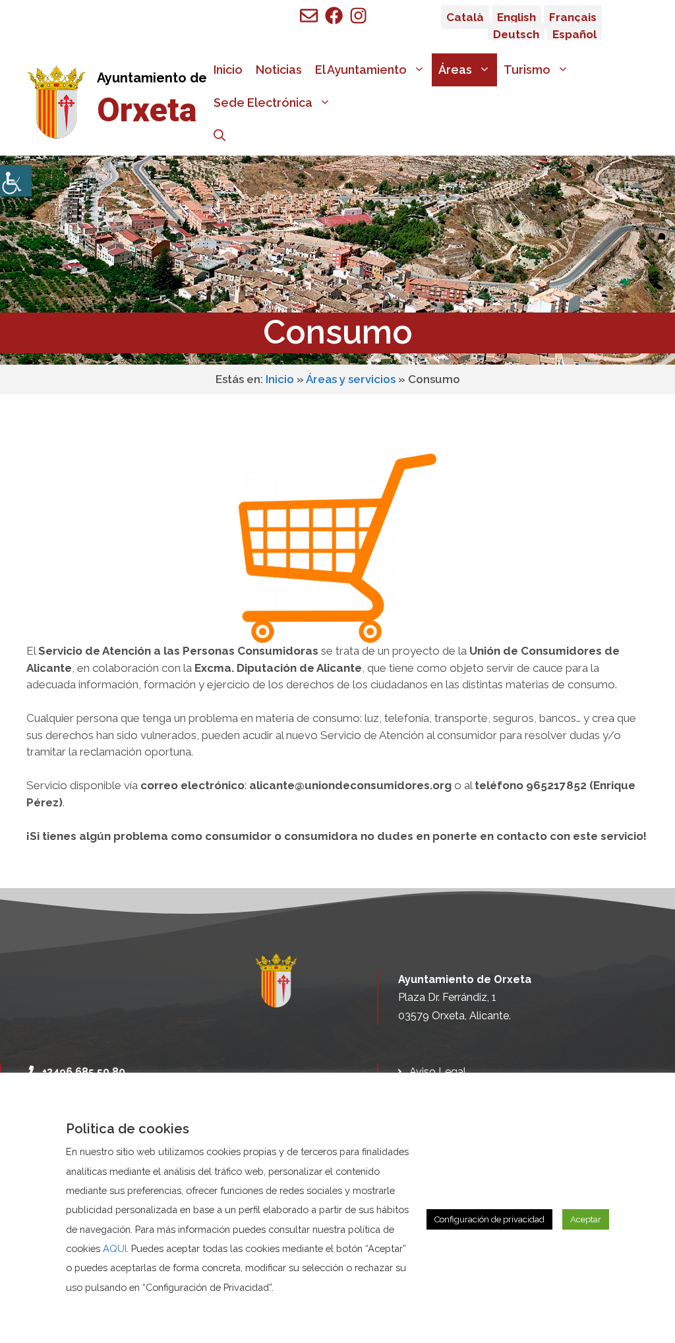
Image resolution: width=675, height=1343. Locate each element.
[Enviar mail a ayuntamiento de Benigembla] (309, 15)
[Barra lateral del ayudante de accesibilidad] (16, 180)
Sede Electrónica (263, 102)
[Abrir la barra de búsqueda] (219, 135)
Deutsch (516, 34)
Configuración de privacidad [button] (489, 1219)
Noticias (279, 69)
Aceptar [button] (585, 1219)
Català (465, 17)
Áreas (455, 69)
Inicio (228, 69)
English (516, 17)
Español (574, 34)
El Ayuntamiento (361, 69)
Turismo (527, 69)
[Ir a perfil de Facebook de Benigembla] (334, 15)
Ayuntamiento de (152, 78)
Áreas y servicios (351, 379)
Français (573, 17)
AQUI (115, 1248)
